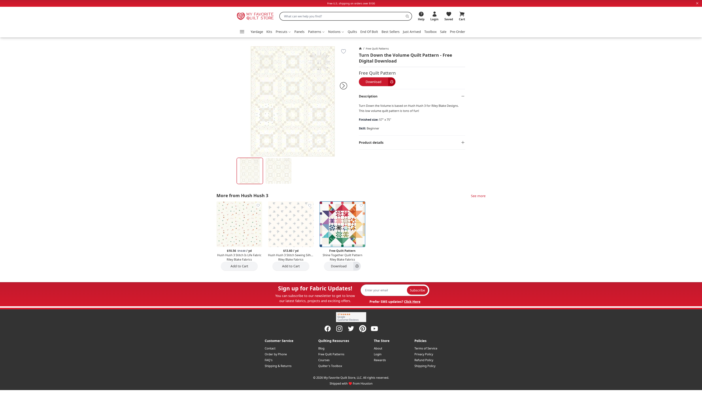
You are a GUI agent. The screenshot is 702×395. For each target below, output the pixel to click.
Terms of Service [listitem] (425, 348)
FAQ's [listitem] (269, 360)
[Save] (343, 51)
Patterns (314, 31)
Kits (269, 31)
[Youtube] (374, 328)
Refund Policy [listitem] (423, 360)
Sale (443, 31)
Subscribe (417, 290)
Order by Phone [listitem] (276, 354)
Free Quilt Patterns (377, 48)
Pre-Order (457, 31)
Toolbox (430, 31)
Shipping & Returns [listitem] (278, 366)
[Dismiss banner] (697, 3)
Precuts (281, 31)
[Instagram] (339, 328)
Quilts (352, 31)
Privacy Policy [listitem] (423, 354)
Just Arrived (412, 31)
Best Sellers (391, 31)
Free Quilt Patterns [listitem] (331, 354)
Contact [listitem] (270, 348)
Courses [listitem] (324, 360)
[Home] (360, 48)
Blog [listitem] (321, 348)
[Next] (343, 86)
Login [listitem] (378, 354)
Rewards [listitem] (380, 360)
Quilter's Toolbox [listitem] (330, 366)
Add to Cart (239, 266)
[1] (278, 171)
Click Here (412, 301)
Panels (299, 31)
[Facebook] (327, 328)
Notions (334, 31)
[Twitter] (351, 328)
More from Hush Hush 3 (242, 195)
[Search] (407, 16)
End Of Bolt (369, 31)
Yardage (257, 31)
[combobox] (345, 16)
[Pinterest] (362, 328)
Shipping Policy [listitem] (424, 366)
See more (478, 196)
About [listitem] (378, 348)
